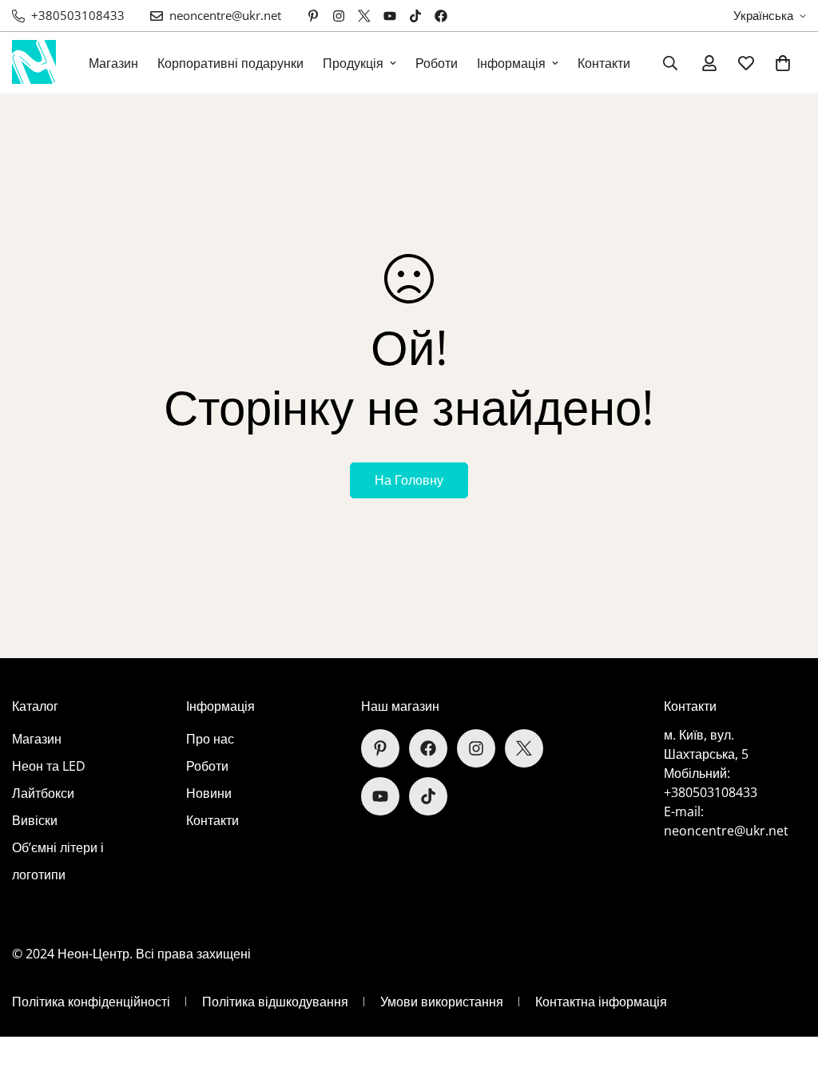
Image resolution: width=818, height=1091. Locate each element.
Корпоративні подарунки (230, 63)
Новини (209, 793)
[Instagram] (338, 16)
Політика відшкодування (275, 1001)
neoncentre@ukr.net (726, 830)
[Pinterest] (313, 16)
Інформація (511, 63)
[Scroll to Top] (786, 1004)
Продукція (353, 63)
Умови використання (441, 1001)
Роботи (436, 63)
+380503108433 (710, 792)
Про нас (210, 739)
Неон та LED (48, 766)
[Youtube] (389, 16)
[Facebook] (441, 16)
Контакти (604, 63)
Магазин (113, 63)
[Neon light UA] (34, 62)
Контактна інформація (601, 1001)
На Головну (409, 480)
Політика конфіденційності (91, 1001)
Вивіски (35, 820)
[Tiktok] (415, 16)
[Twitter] (364, 16)
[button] (782, 63)
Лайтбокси (43, 793)
